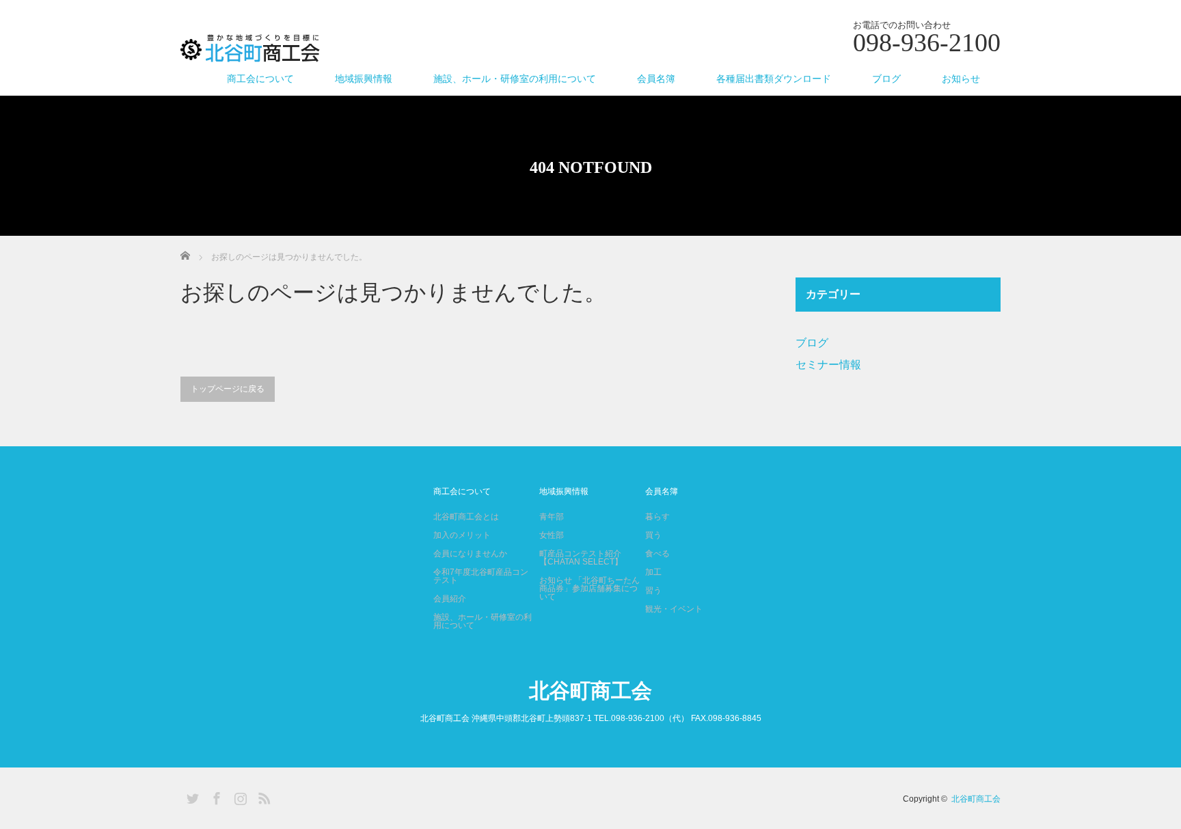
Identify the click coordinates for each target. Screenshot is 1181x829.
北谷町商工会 (590, 690)
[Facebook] (214, 796)
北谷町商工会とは (466, 517)
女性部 (551, 535)
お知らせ (961, 78)
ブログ (886, 78)
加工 (653, 572)
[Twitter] (190, 796)
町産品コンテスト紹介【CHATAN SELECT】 (581, 557)
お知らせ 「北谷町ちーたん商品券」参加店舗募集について (589, 588)
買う (653, 535)
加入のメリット (462, 535)
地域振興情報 (363, 78)
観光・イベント (674, 609)
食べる (657, 553)
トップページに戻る (227, 389)
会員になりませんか (470, 553)
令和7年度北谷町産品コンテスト (480, 576)
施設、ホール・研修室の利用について (514, 78)
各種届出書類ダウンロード (773, 78)
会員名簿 (656, 78)
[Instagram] (238, 796)
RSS (262, 796)
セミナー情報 (828, 364)
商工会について (260, 78)
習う (653, 590)
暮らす (657, 517)
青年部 (551, 517)
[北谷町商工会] (250, 49)
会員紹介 (449, 599)
